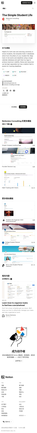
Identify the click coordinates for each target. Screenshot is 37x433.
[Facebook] (10, 90)
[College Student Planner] (18, 232)
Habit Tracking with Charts (10, 188)
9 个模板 (8, 20)
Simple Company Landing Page (11, 145)
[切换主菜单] (35, 3)
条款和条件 (4, 95)
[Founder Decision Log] (18, 156)
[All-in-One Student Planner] (18, 254)
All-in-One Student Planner (14, 265)
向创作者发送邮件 (8, 81)
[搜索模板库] (33, 8)
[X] (3, 90)
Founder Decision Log (8, 166)
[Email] (14, 90)
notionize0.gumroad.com (10, 83)
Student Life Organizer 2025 (14, 220)
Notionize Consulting (12, 18)
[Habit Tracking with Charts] (18, 177)
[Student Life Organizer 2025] (18, 209)
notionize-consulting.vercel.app (12, 84)
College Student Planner (12, 242)
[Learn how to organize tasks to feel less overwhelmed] (18, 290)
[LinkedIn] (7, 90)
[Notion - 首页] (2, 2)
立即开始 (18, 361)
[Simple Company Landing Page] (18, 135)
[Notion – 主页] (18, 377)
